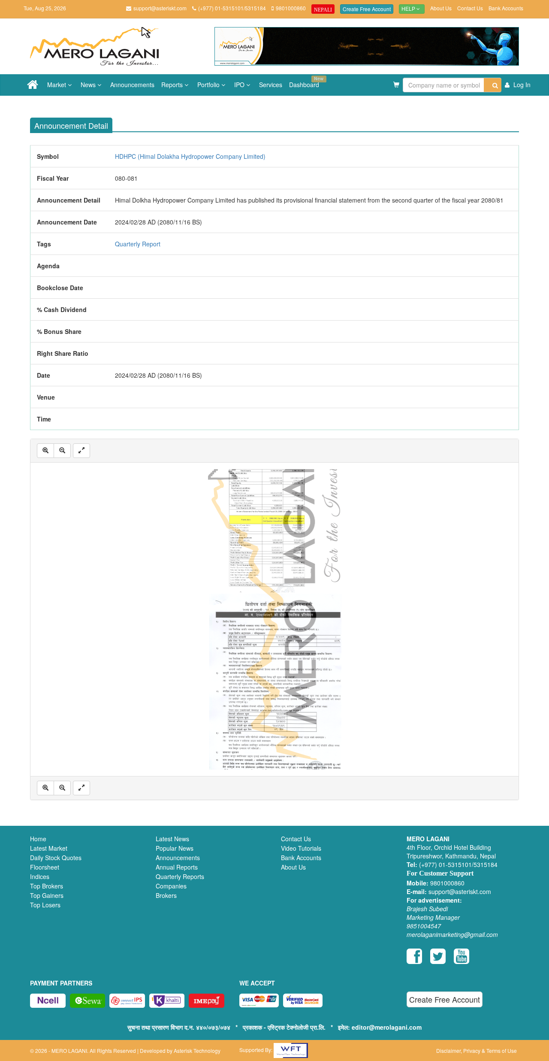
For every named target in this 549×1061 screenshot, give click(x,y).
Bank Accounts (506, 8)
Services (270, 84)
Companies (171, 886)
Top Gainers (46, 895)
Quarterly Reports (180, 876)
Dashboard (306, 82)
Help (408, 9)
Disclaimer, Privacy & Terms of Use (476, 1050)
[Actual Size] (81, 450)
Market (57, 84)
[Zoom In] (45, 450)
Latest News (172, 838)
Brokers (166, 895)
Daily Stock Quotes (55, 857)
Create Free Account (367, 8)
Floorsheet (44, 867)
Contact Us (470, 8)
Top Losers (45, 904)
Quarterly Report (137, 243)
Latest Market (48, 848)
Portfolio (209, 84)
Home (38, 838)
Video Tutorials (301, 848)
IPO (240, 84)
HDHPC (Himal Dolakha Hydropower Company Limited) (190, 156)
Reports (172, 84)
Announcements (132, 84)
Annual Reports (177, 867)
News (89, 84)
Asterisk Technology (197, 1050)
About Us (441, 8)
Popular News (174, 848)
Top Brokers (46, 886)
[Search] (492, 85)
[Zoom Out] (62, 450)
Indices (39, 876)
